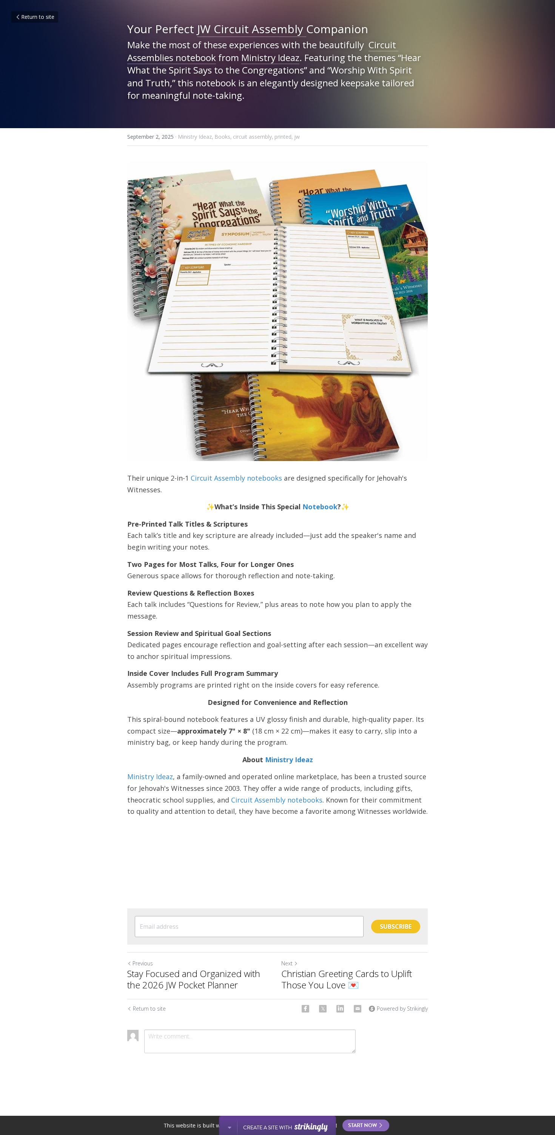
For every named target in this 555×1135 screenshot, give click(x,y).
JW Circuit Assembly (251, 29)
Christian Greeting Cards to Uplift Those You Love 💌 (346, 979)
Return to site (37, 16)
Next (287, 963)
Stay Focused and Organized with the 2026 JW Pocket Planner (193, 979)
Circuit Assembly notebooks (236, 477)
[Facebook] (305, 1008)
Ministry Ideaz (270, 57)
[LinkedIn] (340, 1008)
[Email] (357, 1008)
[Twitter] (323, 1008)
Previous (143, 963)
